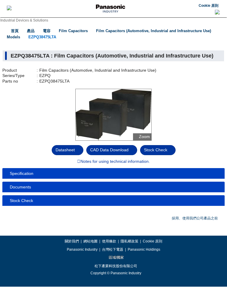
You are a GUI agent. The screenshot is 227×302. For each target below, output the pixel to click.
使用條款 (109, 241)
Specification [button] (21, 173)
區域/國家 (116, 257)
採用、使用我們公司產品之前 (195, 218)
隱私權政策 (129, 241)
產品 (31, 31)
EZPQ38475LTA (42, 37)
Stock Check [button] (21, 200)
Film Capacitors (73, 31)
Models (13, 37)
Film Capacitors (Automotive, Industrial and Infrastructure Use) (153, 31)
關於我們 (72, 241)
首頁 (15, 31)
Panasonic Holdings (144, 249)
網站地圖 (90, 241)
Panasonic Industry (82, 249)
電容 (47, 31)
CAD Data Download (109, 149)
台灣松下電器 (112, 249)
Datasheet (65, 149)
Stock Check (155, 149)
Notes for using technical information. (115, 162)
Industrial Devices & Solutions (24, 20)
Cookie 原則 (208, 6)
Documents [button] (20, 187)
